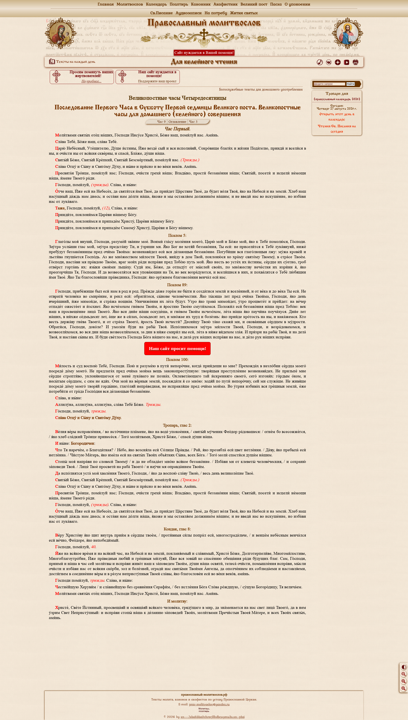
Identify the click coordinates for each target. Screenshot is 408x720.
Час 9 (161, 122)
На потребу (216, 13)
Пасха (276, 4)
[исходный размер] (403, 681)
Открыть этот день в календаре (336, 117)
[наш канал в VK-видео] (347, 61)
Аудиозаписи (189, 13)
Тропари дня (337, 96)
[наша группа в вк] (329, 61)
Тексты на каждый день (75, 62)
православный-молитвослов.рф (204, 694)
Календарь (156, 4)
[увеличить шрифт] (403, 688)
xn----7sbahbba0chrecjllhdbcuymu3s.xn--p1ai (213, 716)
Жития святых (244, 13)
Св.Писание (161, 13)
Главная (106, 4)
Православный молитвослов (204, 23)
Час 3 (193, 122)
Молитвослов (130, 4)
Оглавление (177, 122)
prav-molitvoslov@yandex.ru (209, 704)
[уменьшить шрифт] (403, 674)
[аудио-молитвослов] (320, 61)
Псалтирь (179, 4)
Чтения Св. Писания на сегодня (337, 129)
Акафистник (226, 4)
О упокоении (297, 4)
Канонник (201, 4)
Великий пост (254, 4)
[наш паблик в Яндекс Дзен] (338, 61)
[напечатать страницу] (356, 61)
